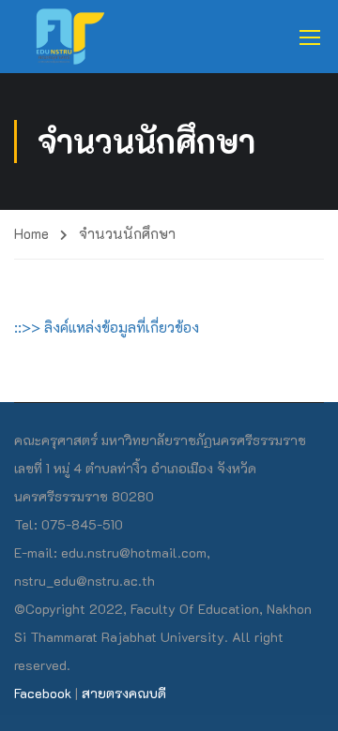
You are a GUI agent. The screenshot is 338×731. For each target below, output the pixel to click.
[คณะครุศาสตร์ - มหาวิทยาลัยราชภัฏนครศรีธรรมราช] (76, 36)
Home (31, 233)
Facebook (42, 693)
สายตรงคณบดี (124, 693)
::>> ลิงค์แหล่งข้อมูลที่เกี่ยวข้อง (106, 327)
